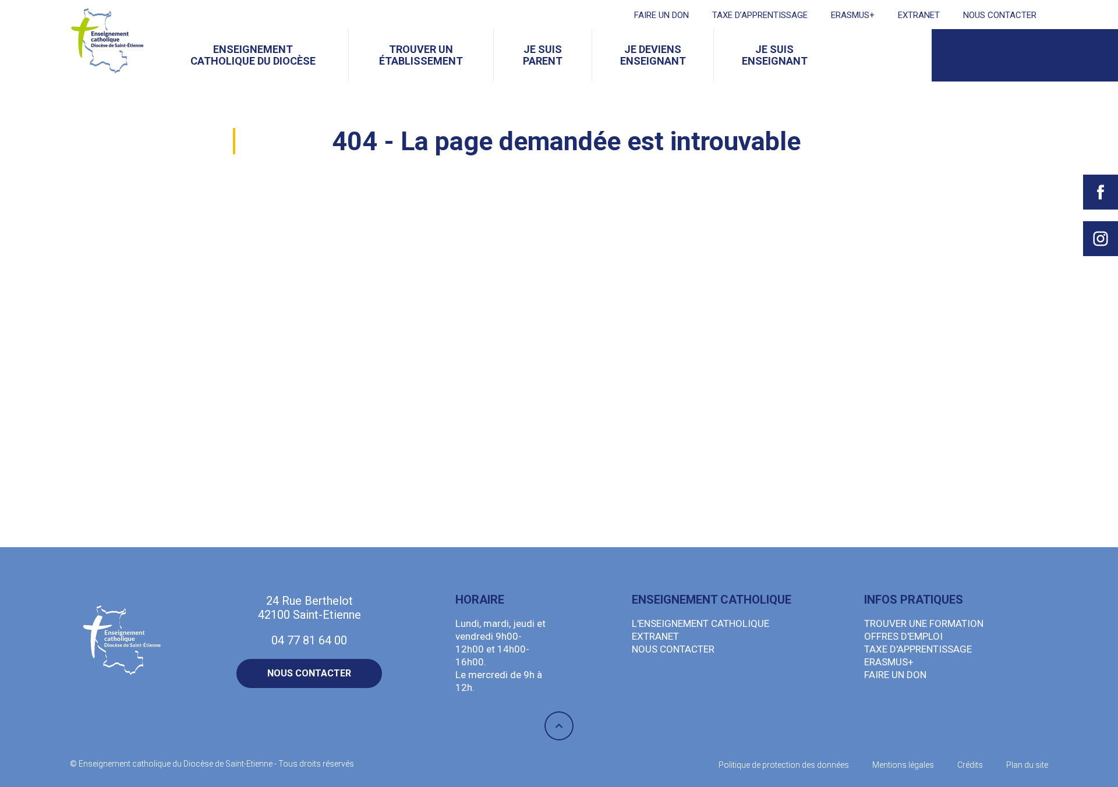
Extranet (919, 15)
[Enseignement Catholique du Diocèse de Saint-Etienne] (108, 40)
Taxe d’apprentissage (760, 15)
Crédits (970, 765)
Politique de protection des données (784, 765)
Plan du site (1027, 765)
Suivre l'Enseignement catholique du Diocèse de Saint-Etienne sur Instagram (1100, 238)
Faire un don (661, 15)
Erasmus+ (853, 15)
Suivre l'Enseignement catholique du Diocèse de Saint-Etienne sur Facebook (1100, 192)
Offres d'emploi (903, 636)
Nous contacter (999, 15)
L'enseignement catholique (700, 623)
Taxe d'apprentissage (918, 649)
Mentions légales (903, 765)
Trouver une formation (923, 623)
